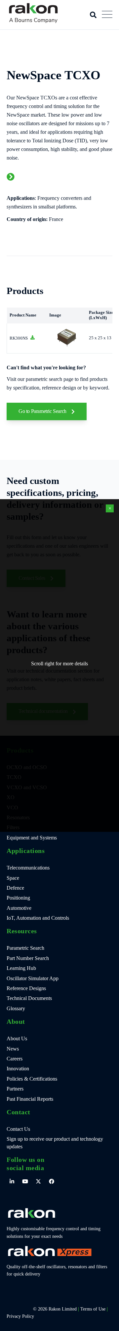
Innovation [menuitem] (18, 1068)
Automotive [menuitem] (19, 908)
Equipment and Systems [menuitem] (32, 837)
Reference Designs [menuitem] (26, 988)
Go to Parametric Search (43, 411)
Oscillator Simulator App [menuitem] (33, 978)
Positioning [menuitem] (18, 898)
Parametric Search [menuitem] (25, 948)
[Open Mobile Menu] (107, 15)
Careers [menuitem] (14, 1058)
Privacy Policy (20, 1316)
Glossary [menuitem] (16, 1008)
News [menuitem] (13, 1049)
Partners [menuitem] (15, 1088)
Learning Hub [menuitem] (21, 968)
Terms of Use (92, 1309)
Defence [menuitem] (15, 888)
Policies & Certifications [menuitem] (32, 1079)
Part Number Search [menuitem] (28, 958)
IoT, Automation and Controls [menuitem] (38, 918)
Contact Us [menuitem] (18, 1129)
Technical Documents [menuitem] (29, 998)
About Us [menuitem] (17, 1038)
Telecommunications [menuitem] (28, 867)
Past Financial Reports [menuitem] (30, 1099)
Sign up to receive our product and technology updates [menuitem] (55, 1142)
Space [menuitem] (13, 878)
